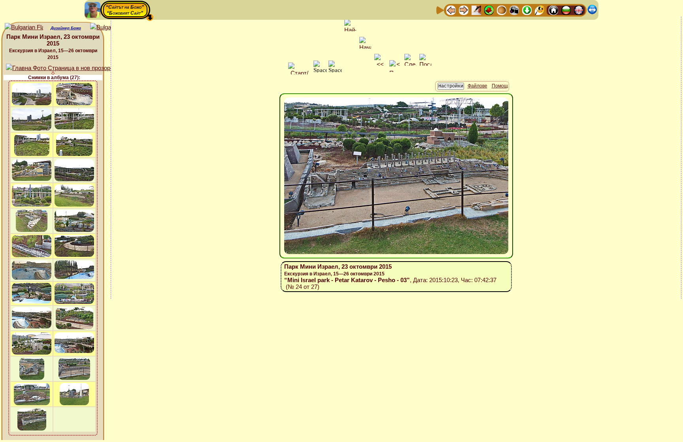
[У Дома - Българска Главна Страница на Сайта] (566, 9)
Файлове (477, 86)
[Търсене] (539, 9)
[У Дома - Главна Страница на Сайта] (553, 9)
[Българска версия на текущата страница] (109, 27)
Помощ (500, 86)
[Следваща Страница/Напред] (463, 9)
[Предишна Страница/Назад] (451, 9)
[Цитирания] (489, 9)
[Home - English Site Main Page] (578, 9)
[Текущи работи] (501, 9)
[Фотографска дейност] (514, 9)
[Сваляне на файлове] (527, 9)
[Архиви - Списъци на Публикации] (476, 9)
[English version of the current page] (24, 27)
